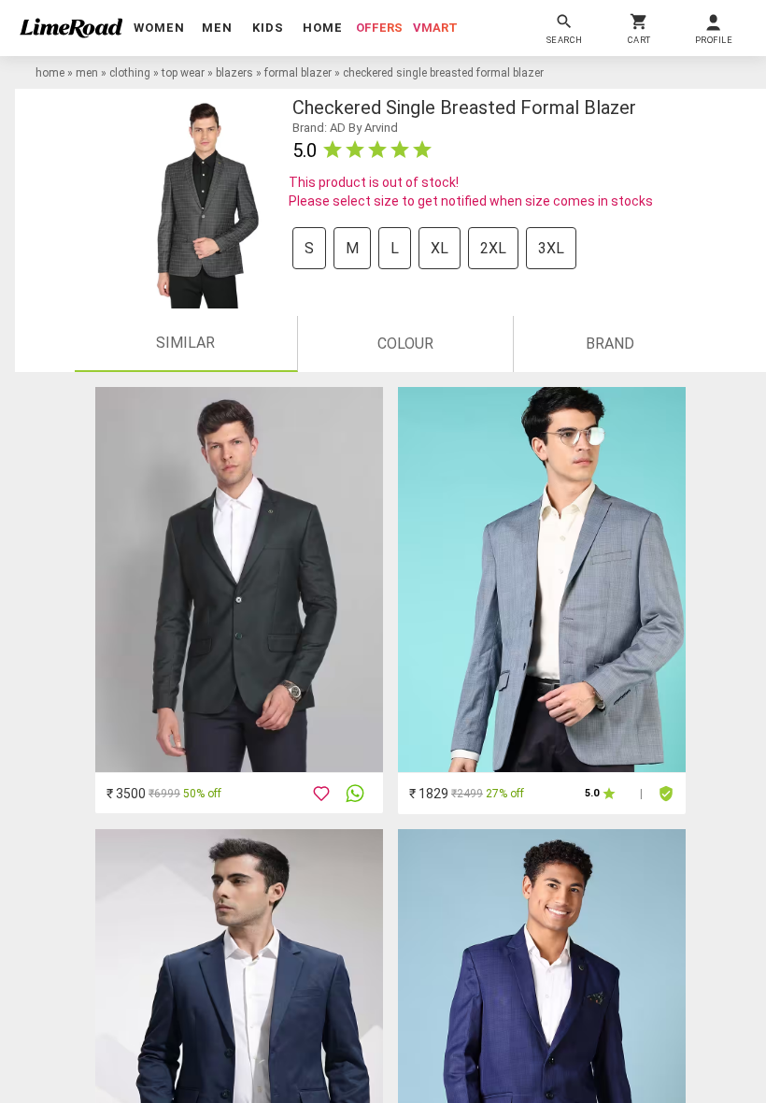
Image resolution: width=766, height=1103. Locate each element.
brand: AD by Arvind (345, 128)
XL (439, 248)
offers (379, 28)
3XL (551, 248)
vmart (435, 28)
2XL (493, 248)
